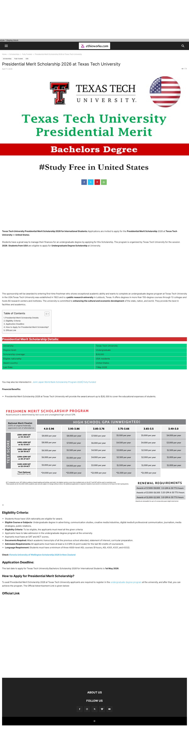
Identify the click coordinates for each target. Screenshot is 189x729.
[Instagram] (87, 709)
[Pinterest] (97, 182)
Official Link (11, 330)
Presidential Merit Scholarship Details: (22, 318)
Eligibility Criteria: (13, 321)
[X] (91, 182)
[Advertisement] (83, 19)
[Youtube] (109, 709)
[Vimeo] (102, 709)
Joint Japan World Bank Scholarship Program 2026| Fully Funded (64, 382)
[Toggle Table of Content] (45, 313)
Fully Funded (27, 54)
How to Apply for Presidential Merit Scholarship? (27, 327)
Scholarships (14, 54)
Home (4, 54)
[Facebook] (84, 182)
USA (27, 58)
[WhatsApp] (104, 182)
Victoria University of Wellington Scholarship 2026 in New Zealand (42, 554)
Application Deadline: (15, 324)
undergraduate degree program (126, 582)
